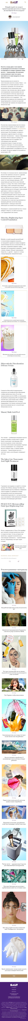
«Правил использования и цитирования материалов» (12, 1017)
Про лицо (14, 13)
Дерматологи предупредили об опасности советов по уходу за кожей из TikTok (14, 630)
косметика (4, 555)
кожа (9, 555)
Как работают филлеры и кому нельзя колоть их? (14, 608)
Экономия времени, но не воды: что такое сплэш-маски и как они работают (14, 735)
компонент (15, 555)
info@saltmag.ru (9, 1007)
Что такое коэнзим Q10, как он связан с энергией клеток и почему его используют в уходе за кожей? (14, 673)
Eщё (14, 976)
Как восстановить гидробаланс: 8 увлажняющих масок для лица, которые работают (14, 759)
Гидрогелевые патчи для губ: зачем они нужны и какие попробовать (14, 801)
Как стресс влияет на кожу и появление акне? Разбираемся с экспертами (14, 928)
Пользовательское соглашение (14, 994)
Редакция (14, 989)
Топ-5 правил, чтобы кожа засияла (14, 695)
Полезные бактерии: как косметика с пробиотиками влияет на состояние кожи (14, 887)
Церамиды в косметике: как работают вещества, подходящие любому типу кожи (14, 823)
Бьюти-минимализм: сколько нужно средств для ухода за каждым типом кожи (14, 969)
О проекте (14, 987)
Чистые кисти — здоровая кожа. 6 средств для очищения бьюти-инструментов (14, 864)
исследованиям (21, 128)
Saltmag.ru (11, 1002)
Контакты (14, 991)
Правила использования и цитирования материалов (14, 997)
